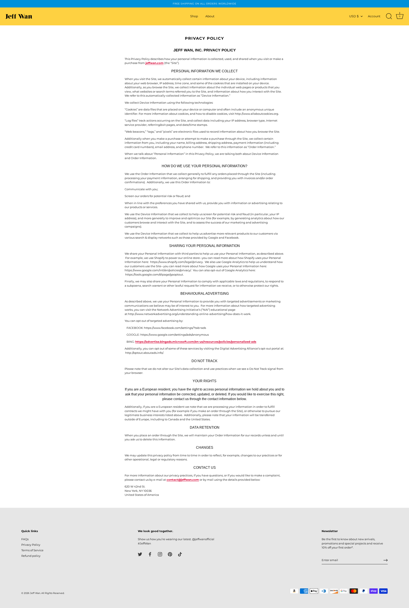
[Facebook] (150, 554)
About (210, 16)
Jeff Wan (35, 593)
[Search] (389, 16)
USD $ (354, 16)
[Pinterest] (170, 554)
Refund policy (30, 555)
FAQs (25, 539)
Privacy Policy (30, 544)
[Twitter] (140, 554)
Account (374, 16)
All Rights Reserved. (52, 593)
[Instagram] (160, 554)
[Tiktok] (180, 554)
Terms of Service (32, 550)
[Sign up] (385, 560)
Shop (194, 16)
